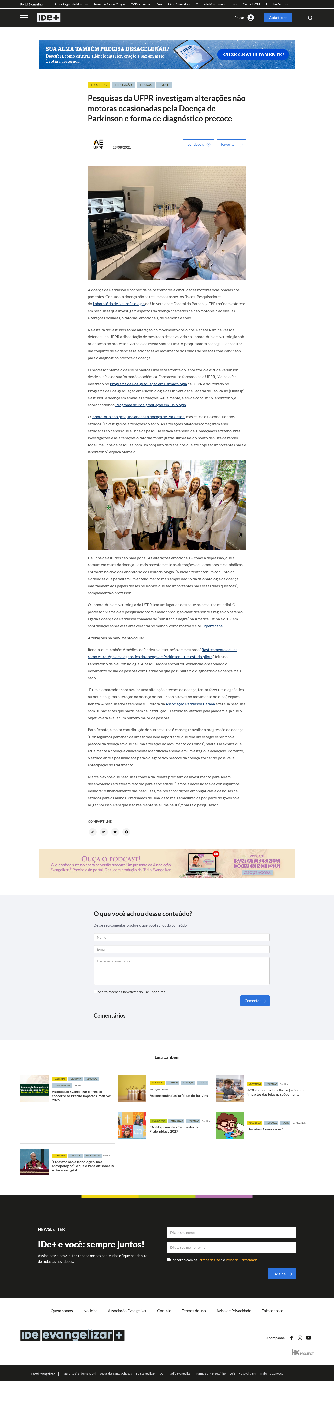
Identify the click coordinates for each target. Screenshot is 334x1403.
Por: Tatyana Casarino (159, 1089)
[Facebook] (127, 832)
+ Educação (123, 84)
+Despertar (59, 1079)
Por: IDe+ (78, 1085)
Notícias (90, 1310)
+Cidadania (75, 1079)
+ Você (164, 84)
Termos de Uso (209, 1260)
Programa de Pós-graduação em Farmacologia (148, 383)
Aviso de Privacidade (241, 1260)
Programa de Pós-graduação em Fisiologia (150, 404)
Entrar (239, 17)
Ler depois (196, 144)
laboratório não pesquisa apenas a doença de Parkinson (138, 416)
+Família (202, 1082)
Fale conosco (272, 1310)
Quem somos (62, 1310)
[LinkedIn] (104, 832)
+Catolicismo (176, 1121)
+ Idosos (146, 84)
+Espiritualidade (62, 1085)
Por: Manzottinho (299, 1123)
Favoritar (228, 144)
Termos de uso (194, 1310)
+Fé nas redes (93, 1155)
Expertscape (212, 626)
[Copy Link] (93, 832)
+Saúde (285, 1123)
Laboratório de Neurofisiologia (119, 303)
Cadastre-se (278, 17)
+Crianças (172, 1082)
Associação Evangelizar (127, 1310)
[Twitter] (116, 832)
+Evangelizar (158, 1121)
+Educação (91, 1079)
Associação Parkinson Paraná (190, 703)
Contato (164, 1310)
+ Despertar (99, 84)
